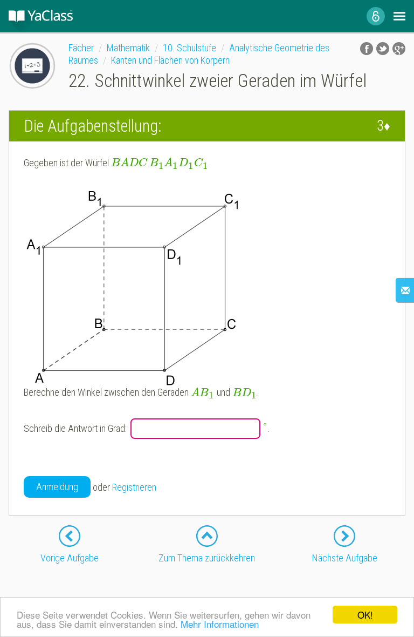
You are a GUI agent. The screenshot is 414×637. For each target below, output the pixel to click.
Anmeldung (57, 486)
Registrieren (134, 487)
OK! (365, 614)
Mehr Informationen (220, 624)
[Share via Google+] (398, 48)
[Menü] (399, 16)
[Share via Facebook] (366, 48)
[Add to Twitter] (382, 48)
